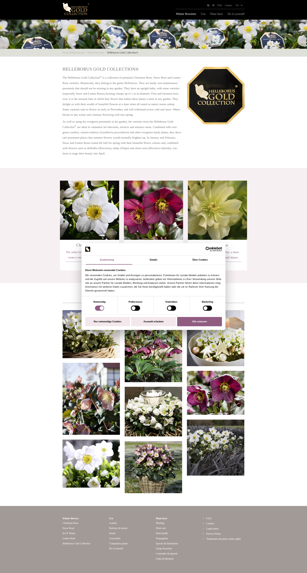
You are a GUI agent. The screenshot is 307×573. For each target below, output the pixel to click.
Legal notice (212, 528)
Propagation (162, 538)
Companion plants (118, 543)
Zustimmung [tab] (107, 259)
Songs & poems (164, 548)
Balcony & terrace (118, 528)
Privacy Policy (213, 533)
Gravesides (114, 538)
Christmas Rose (70, 523)
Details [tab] (153, 259)
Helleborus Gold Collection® (122, 52)
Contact (228, 5)
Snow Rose (68, 528)
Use (203, 14)
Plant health (162, 533)
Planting (160, 523)
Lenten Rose (69, 538)
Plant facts (216, 14)
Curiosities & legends (166, 553)
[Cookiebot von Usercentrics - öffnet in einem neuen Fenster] (208, 249)
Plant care (161, 528)
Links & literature (165, 558)
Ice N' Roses (69, 533)
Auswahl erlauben (153, 321)
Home (112, 533)
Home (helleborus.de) (73, 52)
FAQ (219, 5)
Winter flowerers (186, 14)
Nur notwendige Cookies (107, 321)
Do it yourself (236, 14)
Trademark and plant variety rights (223, 538)
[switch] (135, 308)
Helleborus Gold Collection (76, 543)
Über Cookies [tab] (200, 259)
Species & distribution (167, 543)
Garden (113, 523)
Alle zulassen (199, 321)
